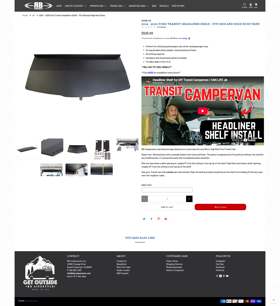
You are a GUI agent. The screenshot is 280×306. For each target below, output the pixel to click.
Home (59, 6)
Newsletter (122, 264)
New (154, 6)
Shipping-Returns (174, 264)
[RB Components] (38, 5)
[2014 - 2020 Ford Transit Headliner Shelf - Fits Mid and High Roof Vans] (77, 77)
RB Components (31, 301)
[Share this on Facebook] (151, 219)
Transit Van (116, 6)
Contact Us (122, 261)
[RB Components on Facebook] (217, 276)
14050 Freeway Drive (76, 264)
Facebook (220, 267)
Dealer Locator (123, 270)
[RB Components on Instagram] (220, 276)
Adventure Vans (137, 6)
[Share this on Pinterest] (158, 219)
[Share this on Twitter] (144, 219)
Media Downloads (174, 267)
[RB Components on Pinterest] (224, 276)
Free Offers (178, 6)
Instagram (220, 261)
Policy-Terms (172, 261)
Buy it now (220, 207)
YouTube (220, 264)
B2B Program (123, 273)
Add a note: (146, 185)
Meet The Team (124, 267)
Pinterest (220, 270)
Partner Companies (175, 270)
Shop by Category (74, 6)
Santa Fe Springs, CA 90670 (79, 267)
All (33, 15)
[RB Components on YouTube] (227, 276)
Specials (164, 6)
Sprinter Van (96, 6)
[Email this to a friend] (166, 219)
